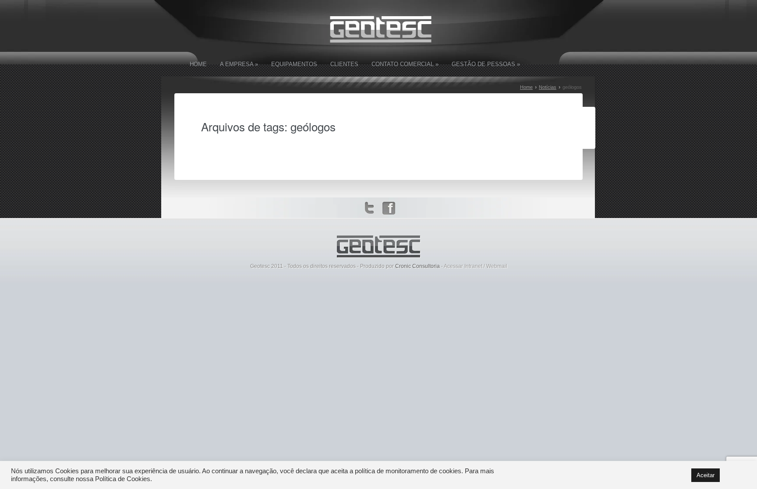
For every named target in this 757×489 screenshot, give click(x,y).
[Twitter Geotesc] (371, 208)
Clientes (344, 64)
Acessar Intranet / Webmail (475, 266)
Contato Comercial (405, 64)
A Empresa (239, 64)
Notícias (547, 87)
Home (198, 64)
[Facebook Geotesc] (389, 208)
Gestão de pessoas (486, 64)
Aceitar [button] (706, 475)
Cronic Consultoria (417, 266)
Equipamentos (294, 64)
